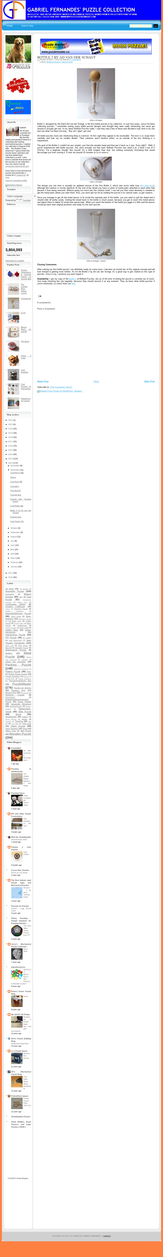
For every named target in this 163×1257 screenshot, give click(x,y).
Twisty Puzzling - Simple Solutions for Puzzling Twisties (21, 921)
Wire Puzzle (25, 731)
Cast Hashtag (24, 371)
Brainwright (9, 594)
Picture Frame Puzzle (17, 674)
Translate (27, 200)
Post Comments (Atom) (61, 387)
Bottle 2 (72, 279)
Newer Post (42, 381)
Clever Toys (22, 602)
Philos (29, 672)
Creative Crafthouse (15, 607)
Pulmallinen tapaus (19, 1096)
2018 (10, 437)
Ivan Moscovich (15, 640)
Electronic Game (25, 619)
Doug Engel (16, 616)
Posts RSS (27, 26)
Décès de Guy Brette (19, 873)
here (73, 283)
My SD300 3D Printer (20, 1014)
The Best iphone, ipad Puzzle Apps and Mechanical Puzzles (21, 882)
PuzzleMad (16, 748)
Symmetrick (26, 299)
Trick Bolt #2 (15, 491)
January (14, 567)
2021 (10, 424)
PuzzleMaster (21, 684)
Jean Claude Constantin (18, 641)
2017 (10, 441)
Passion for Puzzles (20, 906)
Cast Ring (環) (16, 482)
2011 (10, 573)
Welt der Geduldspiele (21, 837)
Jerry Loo (9, 646)
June (13, 545)
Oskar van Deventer (15, 662)
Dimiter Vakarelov (14, 611)
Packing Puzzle (18, 664)
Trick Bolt (14, 724)
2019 (10, 433)
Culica (7, 609)
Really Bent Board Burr (20, 1044)
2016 (10, 446)
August (14, 537)
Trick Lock (26, 724)
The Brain (25, 341)
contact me (21, 175)
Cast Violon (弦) (17, 521)
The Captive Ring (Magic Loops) (24, 288)
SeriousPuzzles (16, 706)
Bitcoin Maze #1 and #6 (26, 329)
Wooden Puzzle (20, 734)
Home (10, 26)
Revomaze (25, 693)
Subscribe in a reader (14, 261)
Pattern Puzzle (12, 671)
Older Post (149, 381)
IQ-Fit (23, 313)
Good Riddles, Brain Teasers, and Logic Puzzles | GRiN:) (21, 1124)
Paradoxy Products (21, 669)
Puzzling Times (18, 793)
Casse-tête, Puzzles (20, 870)
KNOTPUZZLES (18, 967)
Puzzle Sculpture (24, 679)
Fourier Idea (18, 623)
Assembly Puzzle (14, 591)
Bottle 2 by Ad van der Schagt (66, 57)
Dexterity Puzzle (21, 609)
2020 (10, 429)
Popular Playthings (12, 676)
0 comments (75, 60)
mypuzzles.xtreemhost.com (17, 166)
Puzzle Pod (9, 679)
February (14, 562)
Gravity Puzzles (11, 628)
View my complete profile (16, 180)
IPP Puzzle (11, 637)
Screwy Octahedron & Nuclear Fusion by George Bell (26, 274)
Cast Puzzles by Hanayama (26, 386)
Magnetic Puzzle (21, 648)
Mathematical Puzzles (15, 650)
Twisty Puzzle (18, 726)
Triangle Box (15, 495)
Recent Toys (10, 693)
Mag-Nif (8, 648)
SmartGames (11, 717)
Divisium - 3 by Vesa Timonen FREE (27, 892)
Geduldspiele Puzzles (20, 1117)
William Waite (10, 731)
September (15, 532)
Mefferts (8, 653)
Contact (107, 1236)
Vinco (24, 729)
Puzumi (26, 676)
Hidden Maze (11, 630)
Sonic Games (10, 719)
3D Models (24, 589)
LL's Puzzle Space (19, 1051)
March (13, 558)
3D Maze (9, 589)
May (12, 549)
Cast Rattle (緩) (16, 506)
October (14, 528)
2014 (10, 454)
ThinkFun (19, 721)
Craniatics (14, 486)
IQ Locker (27, 638)
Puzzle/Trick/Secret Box (20, 681)
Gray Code (24, 628)
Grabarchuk (22, 625)
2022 (10, 420)
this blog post (146, 185)
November (15, 470)
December (15, 466)
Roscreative (10, 697)
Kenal (25, 996)
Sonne (13, 477)
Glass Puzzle (67, 62)
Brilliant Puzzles (53, 62)
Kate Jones (23, 646)
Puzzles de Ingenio (22, 688)
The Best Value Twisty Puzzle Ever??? (27, 930)
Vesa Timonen (11, 729)
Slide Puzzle (24, 711)
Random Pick (18, 690)
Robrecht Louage (15, 695)
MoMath (25, 660)
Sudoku (8, 721)
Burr (21, 597)
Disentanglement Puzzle (18, 613)
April (12, 554)
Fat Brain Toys (14, 621)
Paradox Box (15, 517)
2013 (10, 459)
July (12, 541)
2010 (10, 577)
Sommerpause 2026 (19, 839)
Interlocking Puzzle (15, 634)
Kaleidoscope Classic (26, 399)
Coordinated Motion (15, 604)
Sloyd (18, 714)
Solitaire (25, 717)
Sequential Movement (21, 704)
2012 (10, 463)
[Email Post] (39, 296)
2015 (10, 450)
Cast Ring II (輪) (17, 473)
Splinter (24, 719)
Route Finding (24, 702)
